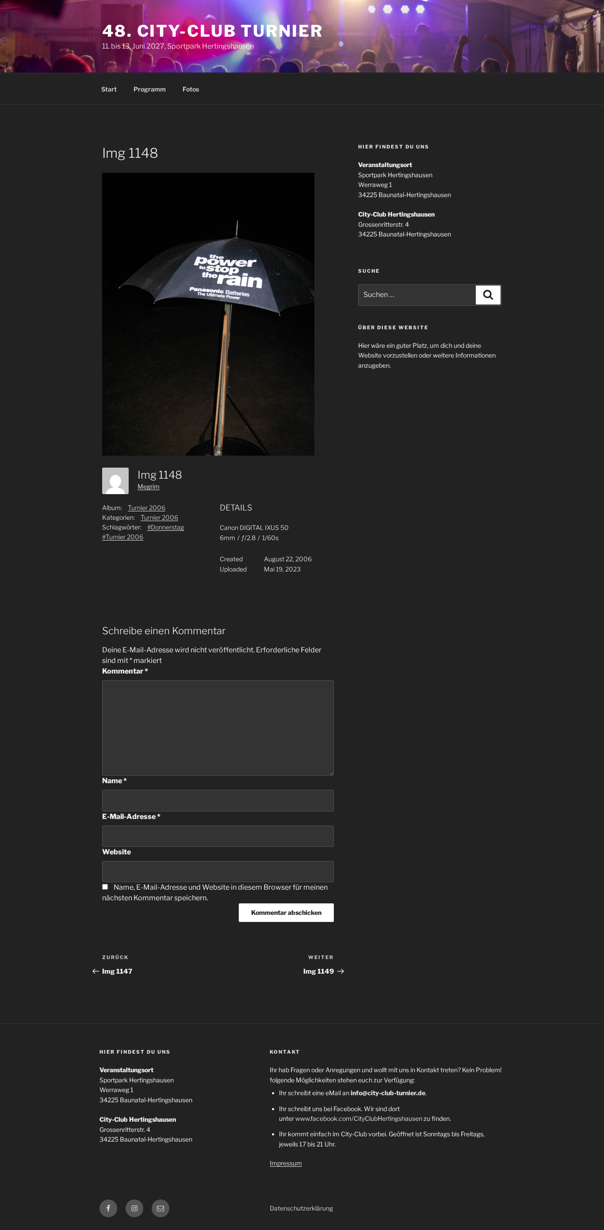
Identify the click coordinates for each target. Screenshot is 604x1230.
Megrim (149, 486)
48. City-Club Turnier (212, 31)
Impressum (286, 1163)
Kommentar (125, 671)
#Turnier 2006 (122, 537)
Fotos (191, 89)
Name (114, 781)
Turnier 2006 (146, 507)
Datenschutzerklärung (301, 1208)
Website (116, 852)
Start (109, 89)
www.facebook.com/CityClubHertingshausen (358, 1118)
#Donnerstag (165, 527)
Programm (150, 89)
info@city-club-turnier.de (388, 1093)
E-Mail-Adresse (131, 816)
